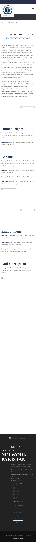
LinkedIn (18, 494)
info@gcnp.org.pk (17, 480)
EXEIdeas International (18, 538)
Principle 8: (5, 242)
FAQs (18, 515)
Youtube (18, 498)
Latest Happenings (18, 505)
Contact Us (18, 519)
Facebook (18, 487)
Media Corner (18, 512)
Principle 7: (5, 235)
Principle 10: (5, 268)
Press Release (18, 509)
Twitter (17, 491)
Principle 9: (5, 249)
